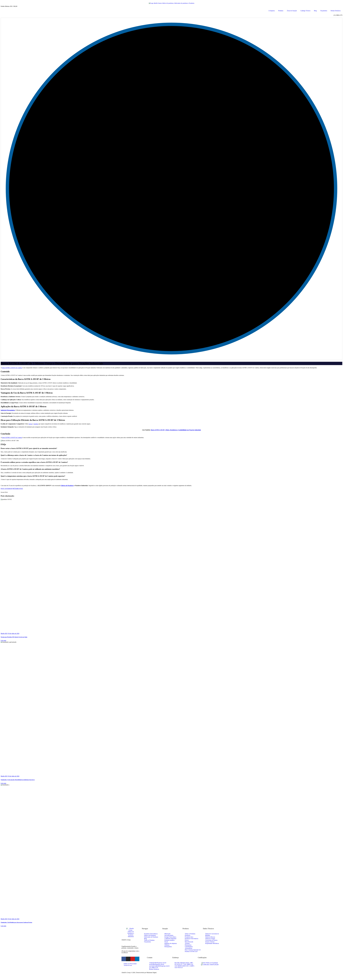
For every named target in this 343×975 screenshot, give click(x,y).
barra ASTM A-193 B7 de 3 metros (12, 367)
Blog (315, 10)
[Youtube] (132, 959)
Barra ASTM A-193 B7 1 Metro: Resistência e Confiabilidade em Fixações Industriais (176, 430)
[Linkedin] (137, 959)
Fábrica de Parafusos (67, 485)
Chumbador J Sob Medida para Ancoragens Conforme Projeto (16, 922)
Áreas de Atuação (292, 10)
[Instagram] (128, 959)
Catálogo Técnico (305, 10)
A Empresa (271, 10)
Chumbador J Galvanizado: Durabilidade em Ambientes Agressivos (18, 779)
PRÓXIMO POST (17, 488)
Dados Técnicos (208, 928)
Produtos (280, 10)
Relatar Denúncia (335, 10)
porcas (30, 424)
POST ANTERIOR (6, 488)
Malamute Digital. (152, 972)
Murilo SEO (4, 633)
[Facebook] (123, 959)
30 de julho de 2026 (13, 633)
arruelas (36, 424)
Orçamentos (323, 10)
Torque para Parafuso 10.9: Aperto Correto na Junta (14, 637)
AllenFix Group (126, 940)
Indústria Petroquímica (8, 410)
